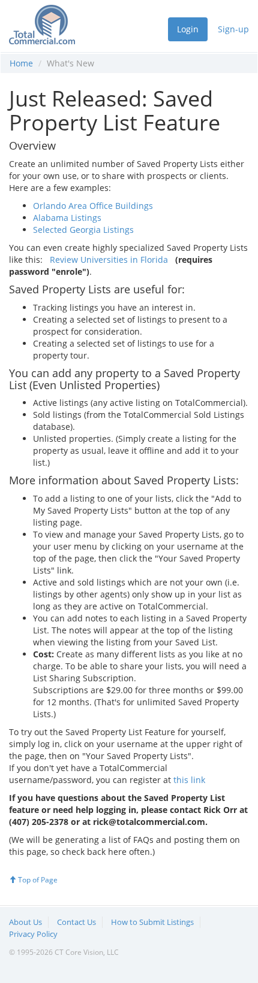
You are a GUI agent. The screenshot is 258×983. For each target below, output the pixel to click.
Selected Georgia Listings (83, 229)
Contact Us (76, 922)
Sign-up (233, 29)
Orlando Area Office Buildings (93, 205)
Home (21, 63)
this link (189, 779)
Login (188, 29)
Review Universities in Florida (109, 259)
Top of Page (37, 880)
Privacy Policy (33, 934)
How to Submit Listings (152, 922)
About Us (25, 922)
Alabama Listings (67, 217)
